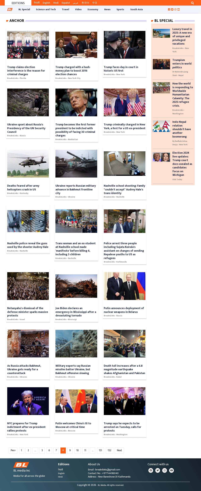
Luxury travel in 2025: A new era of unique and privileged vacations (182, 36)
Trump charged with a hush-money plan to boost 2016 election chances (73, 71)
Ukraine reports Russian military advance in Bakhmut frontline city (75, 189)
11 (85, 450)
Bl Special (163, 21)
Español (66, 3)
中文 (94, 3)
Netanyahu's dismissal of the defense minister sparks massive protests (27, 312)
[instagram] (164, 470)
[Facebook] (150, 470)
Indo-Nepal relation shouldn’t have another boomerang (181, 129)
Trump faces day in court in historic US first (121, 69)
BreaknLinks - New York (114, 74)
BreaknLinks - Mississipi (66, 319)
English (46, 3)
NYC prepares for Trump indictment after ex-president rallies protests (26, 427)
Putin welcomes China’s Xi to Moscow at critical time (73, 425)
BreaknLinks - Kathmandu (115, 261)
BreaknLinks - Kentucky (17, 193)
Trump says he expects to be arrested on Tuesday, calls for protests (122, 427)
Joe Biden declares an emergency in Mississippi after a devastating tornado (75, 312)
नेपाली (37, 3)
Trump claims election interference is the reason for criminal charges (26, 71)
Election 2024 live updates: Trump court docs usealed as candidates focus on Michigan (182, 164)
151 (100, 450)
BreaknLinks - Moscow (65, 430)
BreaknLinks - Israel (16, 319)
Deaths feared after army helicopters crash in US (23, 187)
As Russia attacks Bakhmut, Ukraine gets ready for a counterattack (24, 369)
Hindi (56, 3)
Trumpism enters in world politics (182, 64)
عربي (76, 3)
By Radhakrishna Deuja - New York (179, 143)
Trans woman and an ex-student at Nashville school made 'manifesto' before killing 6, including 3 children (75, 249)
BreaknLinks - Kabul (112, 376)
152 (109, 450)
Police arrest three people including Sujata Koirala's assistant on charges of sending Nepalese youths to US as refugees (124, 250)
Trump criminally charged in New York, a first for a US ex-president (124, 126)
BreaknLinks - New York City (67, 78)
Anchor (16, 21)
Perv (13, 450)
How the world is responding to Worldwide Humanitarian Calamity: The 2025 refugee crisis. (182, 94)
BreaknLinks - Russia (16, 135)
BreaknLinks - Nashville (114, 196)
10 (77, 450)
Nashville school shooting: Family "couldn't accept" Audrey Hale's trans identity (124, 189)
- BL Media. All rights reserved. (110, 485)
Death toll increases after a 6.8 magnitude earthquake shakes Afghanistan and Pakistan (124, 369)
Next (119, 450)
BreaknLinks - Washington (115, 434)
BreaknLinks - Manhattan (66, 139)
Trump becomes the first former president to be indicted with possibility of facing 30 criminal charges (75, 130)
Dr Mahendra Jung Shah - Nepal (180, 73)
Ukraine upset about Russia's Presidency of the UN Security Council (26, 128)
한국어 (85, 3)
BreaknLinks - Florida (16, 78)
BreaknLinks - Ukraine (65, 196)
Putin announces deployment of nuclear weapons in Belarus (124, 310)
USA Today (177, 179)
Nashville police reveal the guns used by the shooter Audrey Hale (27, 245)
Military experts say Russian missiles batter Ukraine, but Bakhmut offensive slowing (73, 369)
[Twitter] (157, 470)
